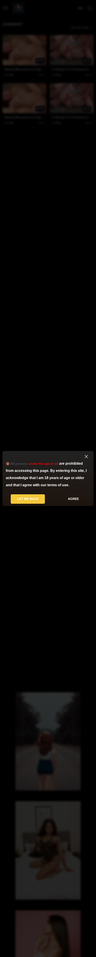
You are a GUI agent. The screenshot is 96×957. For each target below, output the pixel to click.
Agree (73, 499)
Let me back (28, 499)
